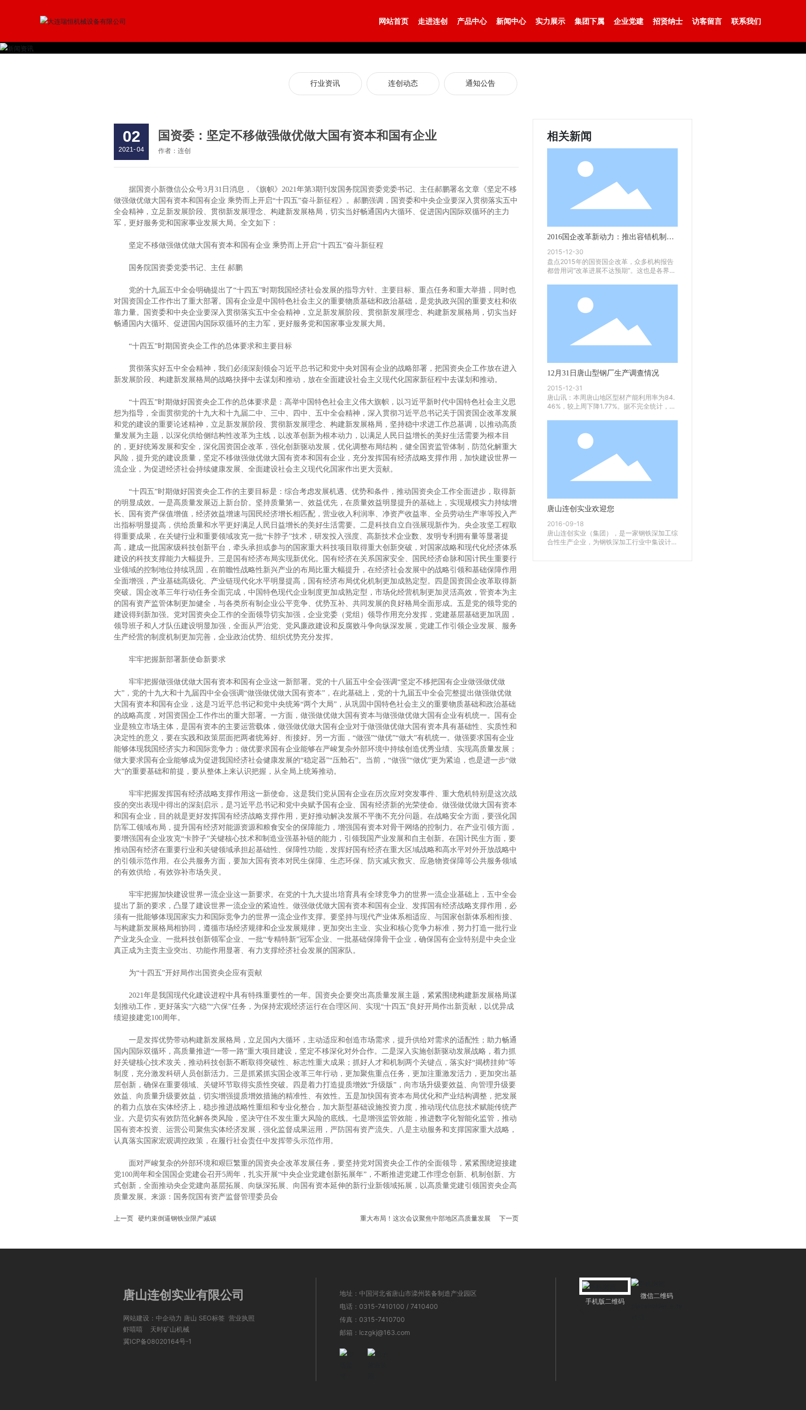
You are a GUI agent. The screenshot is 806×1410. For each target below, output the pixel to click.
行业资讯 (325, 83)
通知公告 (480, 83)
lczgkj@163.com (384, 1332)
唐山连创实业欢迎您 (580, 509)
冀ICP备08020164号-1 (157, 1341)
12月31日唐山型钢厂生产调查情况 (603, 373)
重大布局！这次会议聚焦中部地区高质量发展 (425, 1218)
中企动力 (169, 1318)
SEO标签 (212, 1318)
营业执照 (242, 1318)
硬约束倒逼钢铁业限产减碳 (177, 1218)
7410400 (424, 1306)
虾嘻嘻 (133, 1329)
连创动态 (403, 83)
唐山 (190, 1318)
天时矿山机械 (169, 1329)
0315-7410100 (381, 1306)
